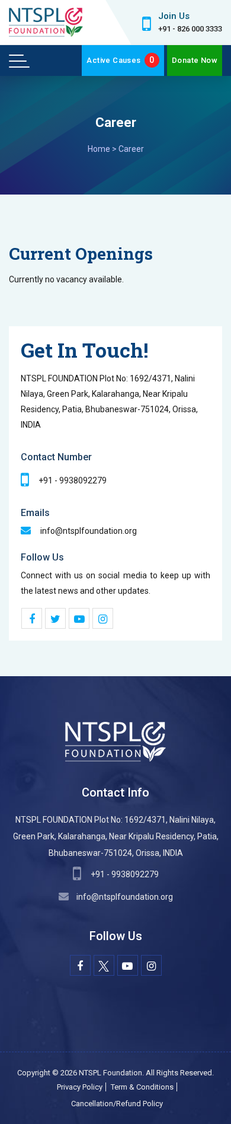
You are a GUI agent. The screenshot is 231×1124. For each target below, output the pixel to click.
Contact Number (56, 457)
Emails (35, 512)
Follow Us (42, 557)
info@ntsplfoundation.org (124, 897)
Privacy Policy (79, 1086)
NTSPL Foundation (110, 1072)
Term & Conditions (142, 1086)
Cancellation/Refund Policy (117, 1103)
